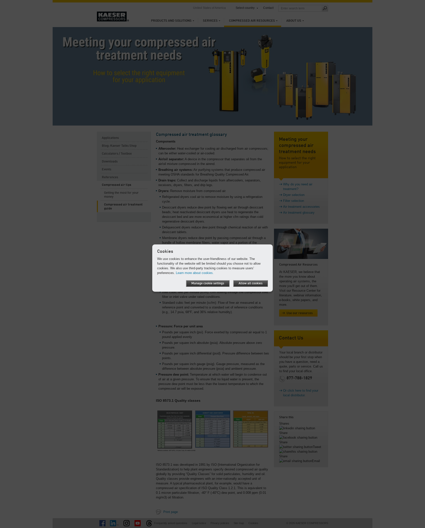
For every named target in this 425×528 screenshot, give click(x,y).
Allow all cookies (250, 283)
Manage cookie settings (207, 283)
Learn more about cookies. (195, 273)
